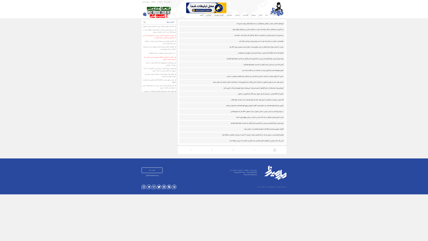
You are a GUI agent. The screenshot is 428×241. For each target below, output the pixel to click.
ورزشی (253, 15)
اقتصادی (245, 15)
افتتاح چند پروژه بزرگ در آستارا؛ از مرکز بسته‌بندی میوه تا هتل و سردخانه (160, 75)
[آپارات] (174, 187)
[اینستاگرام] (144, 187)
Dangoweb (253, 175)
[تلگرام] (149, 187)
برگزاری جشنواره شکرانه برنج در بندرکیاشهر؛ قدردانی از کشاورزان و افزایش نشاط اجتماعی (159, 36)
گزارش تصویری (219, 15)
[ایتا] (164, 187)
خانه (266, 15)
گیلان (260, 15)
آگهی (201, 15)
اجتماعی (208, 15)
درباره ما (159, 2)
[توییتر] (159, 187)
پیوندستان (145, 2)
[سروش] (154, 187)
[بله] (169, 187)
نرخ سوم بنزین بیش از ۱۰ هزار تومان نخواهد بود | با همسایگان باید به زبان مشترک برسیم (159, 31)
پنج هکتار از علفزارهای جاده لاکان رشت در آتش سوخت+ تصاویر (161, 64)
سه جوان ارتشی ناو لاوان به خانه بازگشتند (161, 53)
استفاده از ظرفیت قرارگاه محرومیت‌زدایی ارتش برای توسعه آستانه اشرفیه (160, 58)
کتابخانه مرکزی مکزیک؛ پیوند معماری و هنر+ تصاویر (159, 26)
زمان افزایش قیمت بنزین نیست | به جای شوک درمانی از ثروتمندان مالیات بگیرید (159, 87)
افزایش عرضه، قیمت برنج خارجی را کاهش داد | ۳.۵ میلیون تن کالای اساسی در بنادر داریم (160, 70)
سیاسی (237, 15)
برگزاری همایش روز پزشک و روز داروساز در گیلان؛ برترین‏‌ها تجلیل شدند (160, 42)
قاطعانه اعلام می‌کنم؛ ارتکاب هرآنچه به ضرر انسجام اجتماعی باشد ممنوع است (159, 48)
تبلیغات (153, 2)
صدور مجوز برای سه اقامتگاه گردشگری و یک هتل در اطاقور (159, 81)
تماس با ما (167, 2)
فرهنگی (229, 15)
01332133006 (152, 176)
